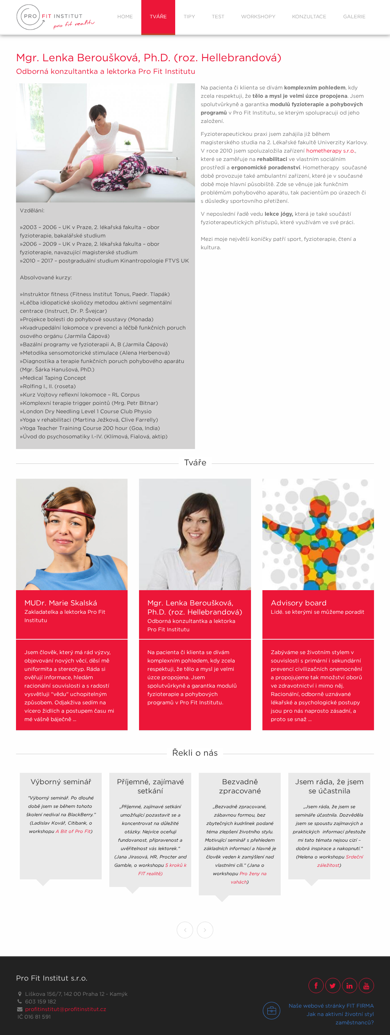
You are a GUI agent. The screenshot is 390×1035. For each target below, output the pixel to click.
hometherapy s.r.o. (330, 151)
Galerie (354, 16)
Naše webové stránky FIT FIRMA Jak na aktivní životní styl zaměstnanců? (331, 1014)
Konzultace (309, 16)
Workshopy (258, 16)
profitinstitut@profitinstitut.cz (65, 1009)
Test (218, 16)
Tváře (158, 16)
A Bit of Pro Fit (73, 831)
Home (125, 16)
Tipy (189, 16)
